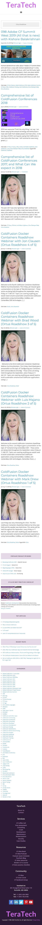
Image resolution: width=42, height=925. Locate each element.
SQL (4, 784)
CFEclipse (5, 706)
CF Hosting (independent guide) (11, 622)
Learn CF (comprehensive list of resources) (14, 633)
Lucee (8, 148)
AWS (4, 694)
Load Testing (6, 765)
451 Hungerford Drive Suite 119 (21, 888)
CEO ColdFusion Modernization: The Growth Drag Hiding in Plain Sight (21, 652)
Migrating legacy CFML (8, 568)
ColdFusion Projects (8, 732)
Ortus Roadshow (5, 89)
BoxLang (5, 695)
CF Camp (3, 87)
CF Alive (9, 146)
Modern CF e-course (21, 863)
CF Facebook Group (21, 880)
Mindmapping (6, 769)
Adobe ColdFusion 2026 (9, 686)
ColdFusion (3, 150)
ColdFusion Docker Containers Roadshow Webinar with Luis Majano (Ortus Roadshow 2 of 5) (20, 398)
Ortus (27, 542)
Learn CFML (6, 760)
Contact (21, 812)
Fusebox (5, 749)
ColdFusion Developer (8, 723)
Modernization (21, 836)
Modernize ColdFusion (9, 773)
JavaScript (5, 756)
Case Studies (21, 841)
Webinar (5, 795)
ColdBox (5, 714)
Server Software (7, 780)
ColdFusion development (12, 603)
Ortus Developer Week (33, 87)
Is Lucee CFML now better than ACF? (12, 627)
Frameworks (6, 747)
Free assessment (21, 825)
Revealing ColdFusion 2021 (10, 562)
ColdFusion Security (8, 736)
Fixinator (5, 745)
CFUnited (14, 225)
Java (4, 754)
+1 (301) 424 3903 (23, 894)
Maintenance (21, 834)
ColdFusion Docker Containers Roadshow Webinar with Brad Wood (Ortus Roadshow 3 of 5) (20, 318)
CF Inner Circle (21, 878)
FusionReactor (6, 751)
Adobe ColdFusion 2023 (9, 681)
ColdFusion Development (9, 725)
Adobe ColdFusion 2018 (21, 85)
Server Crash (6, 778)
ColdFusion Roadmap (8, 734)
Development (21, 832)
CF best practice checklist (21, 865)
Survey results (6, 787)
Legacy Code (6, 763)
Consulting (21, 827)
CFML (7, 87)
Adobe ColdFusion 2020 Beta (10, 677)
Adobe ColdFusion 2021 (9, 679)
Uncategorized (6, 793)
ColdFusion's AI (7, 740)
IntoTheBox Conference (28, 146)
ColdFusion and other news (10, 716)
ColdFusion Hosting (8, 727)
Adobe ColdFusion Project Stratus (11, 690)
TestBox (5, 789)
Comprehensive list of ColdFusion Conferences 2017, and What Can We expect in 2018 (19, 162)
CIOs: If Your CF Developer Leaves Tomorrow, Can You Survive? (19, 647)
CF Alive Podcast (11, 85)
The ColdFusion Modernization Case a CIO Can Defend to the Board (20, 655)
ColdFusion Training (14, 87)
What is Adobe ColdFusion (10, 624)
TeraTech (21, 5)
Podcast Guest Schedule (21, 856)
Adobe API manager (8, 570)
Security (21, 839)
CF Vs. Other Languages (9, 705)
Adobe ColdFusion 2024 (9, 683)
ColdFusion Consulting (9, 721)
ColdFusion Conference (9, 719)
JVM (4, 758)
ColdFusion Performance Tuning (11, 730)
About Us (21, 810)
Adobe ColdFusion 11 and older (11, 673)
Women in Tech (7, 797)
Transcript (5, 791)
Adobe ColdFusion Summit (33, 85)
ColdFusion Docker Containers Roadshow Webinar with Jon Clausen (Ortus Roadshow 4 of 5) (20, 239)
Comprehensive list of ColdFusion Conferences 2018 (19, 99)
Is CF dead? (5, 630)
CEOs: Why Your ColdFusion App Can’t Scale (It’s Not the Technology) (21, 649)
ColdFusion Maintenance (9, 729)
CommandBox (6, 741)
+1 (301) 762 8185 (23, 897)
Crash (21, 830)
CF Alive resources (21, 860)
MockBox (5, 771)
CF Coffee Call (21, 823)
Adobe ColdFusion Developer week (12, 688)
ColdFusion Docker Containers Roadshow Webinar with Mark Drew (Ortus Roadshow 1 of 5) (19, 477)
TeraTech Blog (21, 858)
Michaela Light (17, 43)
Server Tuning (6, 782)
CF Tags (5, 703)
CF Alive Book (21, 851)
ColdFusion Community (9, 717)
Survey (4, 786)
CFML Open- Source (8, 710)
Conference (9, 150)
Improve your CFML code (9, 573)
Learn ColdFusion (23, 87)
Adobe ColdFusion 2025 (9, 684)
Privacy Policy (36, 920)
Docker (21, 146)
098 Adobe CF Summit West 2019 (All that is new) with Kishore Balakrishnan (20, 35)
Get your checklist (5, 608)
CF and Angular (7, 565)
